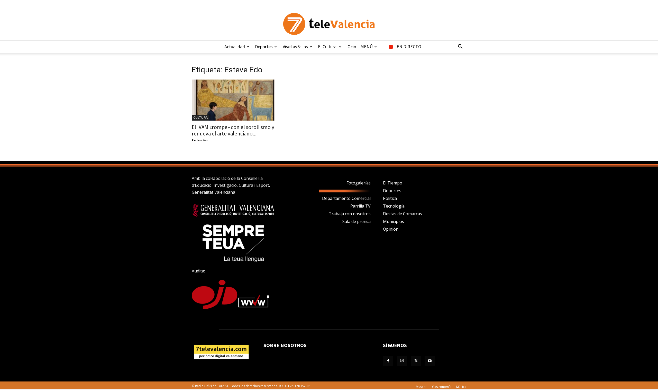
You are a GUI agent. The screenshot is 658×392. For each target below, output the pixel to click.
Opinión (390, 229)
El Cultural (327, 47)
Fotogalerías (358, 183)
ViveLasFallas (295, 47)
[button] (460, 47)
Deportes (264, 47)
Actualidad (234, 47)
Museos (421, 387)
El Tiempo (392, 183)
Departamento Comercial (346, 198)
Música (461, 387)
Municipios (393, 221)
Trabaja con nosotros (350, 214)
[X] (416, 361)
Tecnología (394, 206)
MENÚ (366, 47)
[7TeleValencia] (329, 24)
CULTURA (200, 117)
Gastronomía (441, 387)
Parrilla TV (360, 206)
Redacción (200, 140)
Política (390, 198)
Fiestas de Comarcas (402, 214)
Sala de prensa (356, 221)
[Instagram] (402, 361)
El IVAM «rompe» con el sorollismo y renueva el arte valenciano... (233, 130)
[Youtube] (430, 361)
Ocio (352, 47)
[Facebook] (388, 361)
